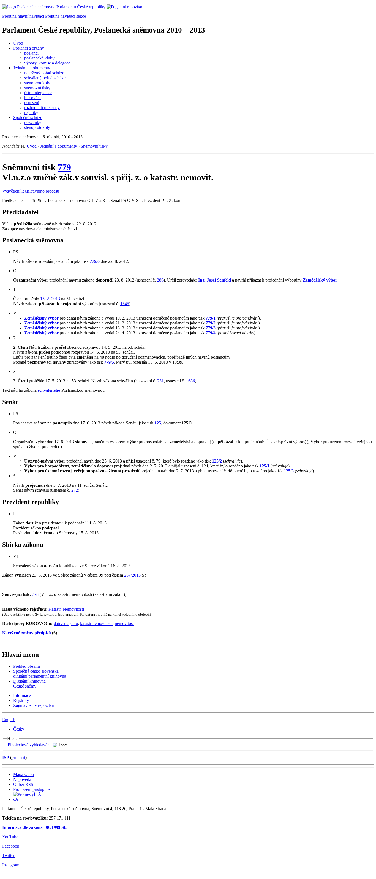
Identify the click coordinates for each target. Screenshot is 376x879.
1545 (124, 303)
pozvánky (32, 122)
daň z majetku (66, 623)
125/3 (289, 471)
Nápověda (22, 779)
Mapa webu (23, 774)
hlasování (32, 97)
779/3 (211, 328)
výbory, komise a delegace (47, 63)
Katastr (54, 609)
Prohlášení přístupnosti (33, 789)
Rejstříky (21, 700)
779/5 (109, 362)
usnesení (31, 102)
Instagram (10, 864)
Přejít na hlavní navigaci (23, 16)
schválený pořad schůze (45, 77)
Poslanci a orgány (28, 48)
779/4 (211, 333)
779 (64, 167)
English (8, 719)
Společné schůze (27, 117)
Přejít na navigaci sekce (65, 16)
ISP (5, 757)
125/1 (264, 466)
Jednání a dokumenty (31, 68)
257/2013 (132, 575)
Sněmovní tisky (94, 146)
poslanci (31, 53)
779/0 (95, 261)
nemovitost (124, 623)
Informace (22, 695)
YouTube (10, 836)
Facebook (10, 846)
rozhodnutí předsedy (42, 107)
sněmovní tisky (37, 87)
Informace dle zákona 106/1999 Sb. (34, 827)
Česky (18, 729)
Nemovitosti (73, 609)
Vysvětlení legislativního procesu (30, 191)
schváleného (49, 390)
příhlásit (18, 757)
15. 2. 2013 (50, 298)
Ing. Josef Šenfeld (214, 280)
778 (35, 594)
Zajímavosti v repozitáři (33, 705)
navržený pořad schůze (44, 73)
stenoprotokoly (37, 82)
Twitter (8, 855)
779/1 (211, 318)
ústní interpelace (38, 92)
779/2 (211, 323)
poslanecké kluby (39, 58)
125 (157, 423)
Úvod (18, 43)
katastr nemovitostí (96, 623)
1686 (190, 380)
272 (74, 490)
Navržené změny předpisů (26, 633)
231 (160, 380)
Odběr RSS (23, 784)
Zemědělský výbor (320, 280)
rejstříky (31, 112)
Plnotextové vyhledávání (29, 744)
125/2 (217, 461)
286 (160, 280)
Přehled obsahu (26, 666)
